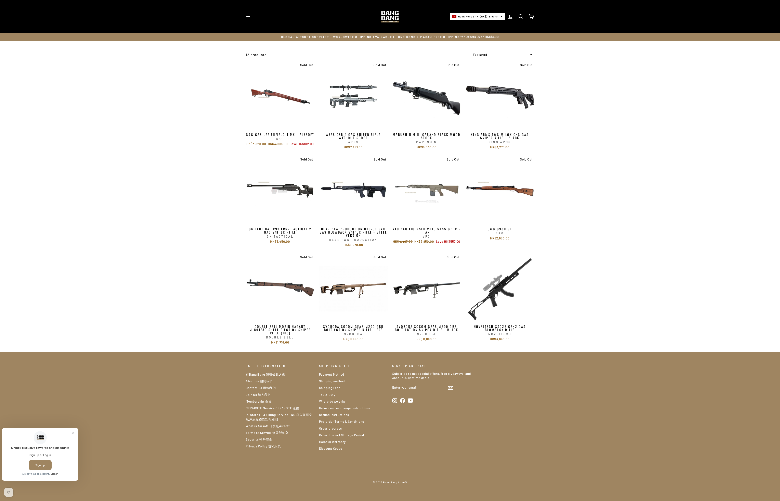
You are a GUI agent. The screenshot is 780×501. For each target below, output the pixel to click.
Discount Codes (330, 448)
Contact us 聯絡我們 (261, 388)
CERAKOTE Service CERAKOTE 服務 (272, 408)
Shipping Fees (329, 388)
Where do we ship (332, 401)
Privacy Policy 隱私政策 (263, 446)
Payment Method (331, 374)
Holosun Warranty (332, 442)
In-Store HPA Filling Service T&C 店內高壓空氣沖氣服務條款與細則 (279, 417)
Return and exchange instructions (344, 408)
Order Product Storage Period (341, 435)
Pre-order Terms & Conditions (341, 421)
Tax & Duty (327, 394)
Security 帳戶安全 (259, 439)
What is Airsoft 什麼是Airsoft (268, 426)
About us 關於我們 (259, 381)
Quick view (280, 126)
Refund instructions (334, 415)
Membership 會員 (259, 401)
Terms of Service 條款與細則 (267, 432)
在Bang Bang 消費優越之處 (265, 374)
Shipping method (332, 381)
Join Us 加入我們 (258, 394)
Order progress (330, 428)
